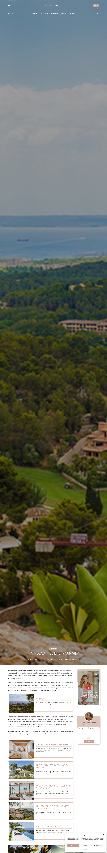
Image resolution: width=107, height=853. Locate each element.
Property (35, 13)
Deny (85, 845)
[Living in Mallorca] (53, 5)
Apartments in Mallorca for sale (52, 744)
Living (41, 13)
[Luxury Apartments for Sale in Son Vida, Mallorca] (21, 790)
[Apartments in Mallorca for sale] (21, 749)
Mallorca (47, 13)
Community (63, 13)
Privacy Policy (85, 849)
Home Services (54, 13)
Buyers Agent (71, 13)
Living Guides (53, 648)
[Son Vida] (21, 703)
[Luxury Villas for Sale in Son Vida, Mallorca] (21, 770)
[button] (104, 835)
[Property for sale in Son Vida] (21, 831)
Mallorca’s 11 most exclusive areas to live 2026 (52, 807)
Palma (49, 675)
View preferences (98, 845)
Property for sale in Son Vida (50, 826)
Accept (72, 845)
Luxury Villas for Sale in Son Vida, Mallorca (52, 766)
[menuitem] (8, 14)
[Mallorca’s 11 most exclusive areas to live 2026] (21, 811)
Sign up (96, 6)
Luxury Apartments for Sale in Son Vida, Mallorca (53, 786)
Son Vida (59, 673)
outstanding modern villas (15, 688)
